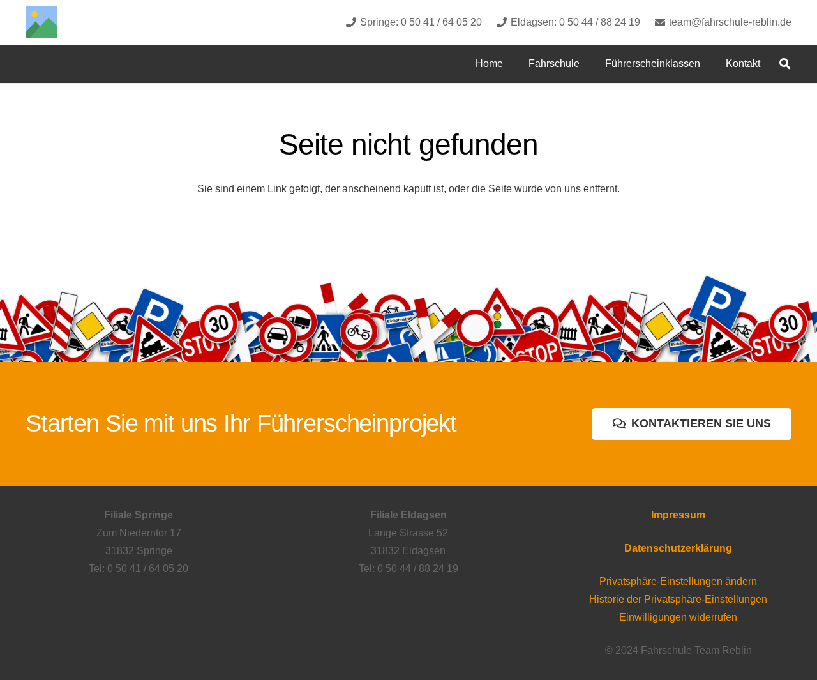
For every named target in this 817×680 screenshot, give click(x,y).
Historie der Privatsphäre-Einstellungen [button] (678, 599)
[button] (589, 63)
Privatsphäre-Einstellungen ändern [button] (678, 581)
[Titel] (41, 22)
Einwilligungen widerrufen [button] (678, 617)
